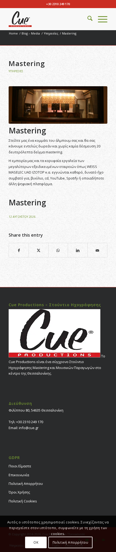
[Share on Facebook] (19, 250)
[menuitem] (87, 19)
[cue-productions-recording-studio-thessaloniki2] (48, 19)
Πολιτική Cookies (23, 501)
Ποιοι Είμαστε (20, 466)
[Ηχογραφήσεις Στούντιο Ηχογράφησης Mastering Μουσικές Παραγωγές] (58, 105)
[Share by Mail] (97, 250)
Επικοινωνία (19, 474)
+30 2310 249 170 (58, 4)
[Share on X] (38, 250)
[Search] (87, 19)
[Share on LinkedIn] (77, 250)
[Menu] (100, 19)
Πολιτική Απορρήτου (26, 483)
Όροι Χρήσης (19, 492)
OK (35, 542)
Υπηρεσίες (16, 71)
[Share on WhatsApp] (58, 250)
